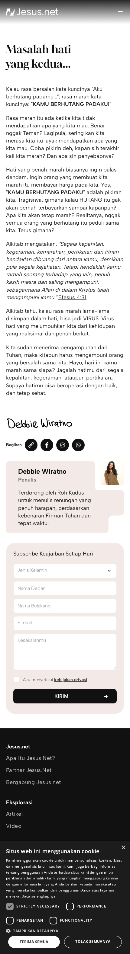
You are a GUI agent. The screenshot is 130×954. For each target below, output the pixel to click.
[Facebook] (47, 445)
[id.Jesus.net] (32, 12)
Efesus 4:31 (72, 297)
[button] (65, 930)
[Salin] (31, 445)
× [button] (123, 847)
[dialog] (65, 897)
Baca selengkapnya (38, 896)
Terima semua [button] (34, 941)
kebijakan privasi (70, 679)
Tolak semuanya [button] (92, 941)
